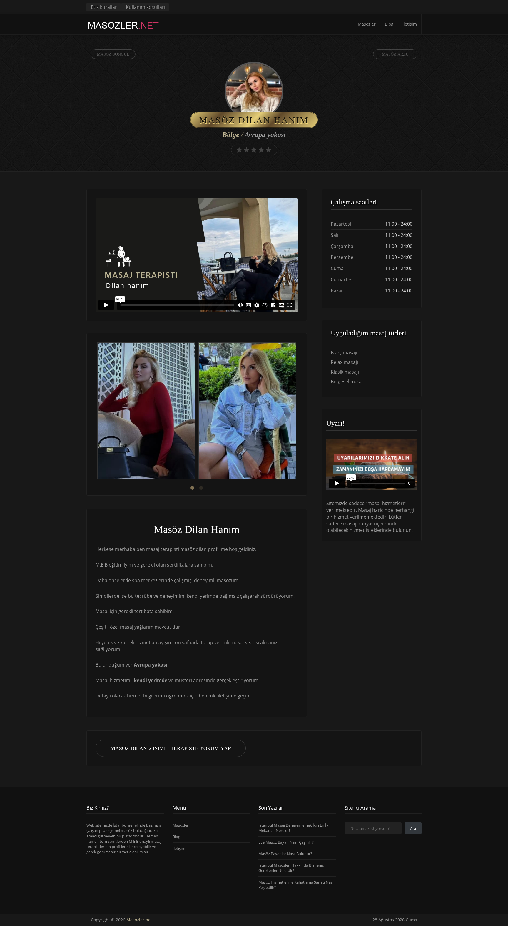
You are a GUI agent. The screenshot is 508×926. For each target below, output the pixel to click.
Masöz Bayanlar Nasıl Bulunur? (285, 853)
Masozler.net (139, 919)
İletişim (409, 24)
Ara (413, 828)
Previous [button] (95, 411)
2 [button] (201, 488)
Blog (389, 24)
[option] (146, 411)
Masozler (367, 24)
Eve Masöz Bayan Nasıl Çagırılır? (286, 842)
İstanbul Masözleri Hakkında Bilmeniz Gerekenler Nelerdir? (291, 867)
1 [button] (192, 488)
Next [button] (297, 411)
